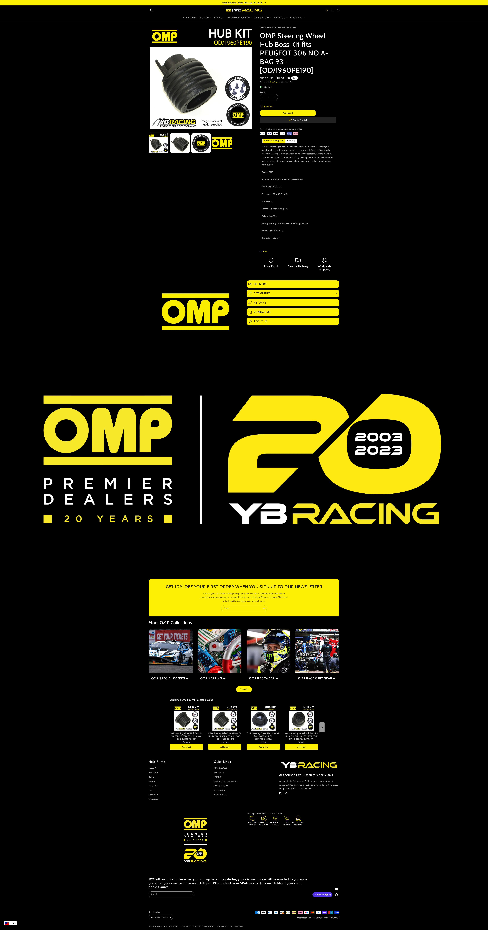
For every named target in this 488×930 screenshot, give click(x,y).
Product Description (273, 140)
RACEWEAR (219, 772)
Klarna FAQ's (154, 799)
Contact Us (153, 795)
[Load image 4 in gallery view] (222, 143)
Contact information (236, 926)
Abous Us (153, 768)
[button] (151, 10)
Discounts (153, 786)
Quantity (263, 92)
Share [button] (265, 251)
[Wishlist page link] (327, 10)
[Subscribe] (264, 608)
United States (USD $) (159, 917)
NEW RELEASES (220, 768)
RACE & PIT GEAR (221, 786)
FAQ (150, 790)
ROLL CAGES (219, 790)
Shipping (273, 82)
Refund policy (185, 926)
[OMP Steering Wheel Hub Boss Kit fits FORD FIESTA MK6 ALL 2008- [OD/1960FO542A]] (224, 718)
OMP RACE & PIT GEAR (315, 678)
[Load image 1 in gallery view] (159, 143)
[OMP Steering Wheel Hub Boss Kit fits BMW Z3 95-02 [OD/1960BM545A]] (263, 718)
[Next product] (322, 727)
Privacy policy (196, 926)
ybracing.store (159, 926)
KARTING (217, 777)
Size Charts (153, 772)
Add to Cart (186, 747)
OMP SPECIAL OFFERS (168, 678)
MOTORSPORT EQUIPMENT (225, 781)
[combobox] (10, 923)
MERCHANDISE (220, 795)
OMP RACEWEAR (261, 678)
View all (244, 689)
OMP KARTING (211, 678)
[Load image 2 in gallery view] (180, 143)
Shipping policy (222, 926)
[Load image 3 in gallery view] (201, 143)
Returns (152, 781)
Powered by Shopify (171, 926)
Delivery (152, 777)
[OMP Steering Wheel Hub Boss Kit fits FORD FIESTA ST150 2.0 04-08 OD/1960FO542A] (186, 718)
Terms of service (209, 926)
